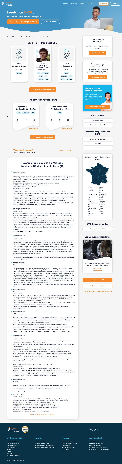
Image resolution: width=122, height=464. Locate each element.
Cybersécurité (24, 36)
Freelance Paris (103, 194)
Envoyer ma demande (97, 107)
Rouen (101, 199)
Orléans (101, 192)
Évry (89, 199)
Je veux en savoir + (65, 150)
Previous (7, 116)
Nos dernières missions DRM (97, 124)
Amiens (90, 187)
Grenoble (90, 201)
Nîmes (101, 190)
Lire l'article (97, 269)
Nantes (101, 187)
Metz (89, 211)
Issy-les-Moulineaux (93, 203)
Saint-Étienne (102, 203)
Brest (89, 192)
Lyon (89, 206)
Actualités (82, 3)
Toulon (101, 206)
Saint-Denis (102, 201)
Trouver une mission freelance (69, 443)
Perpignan (102, 196)
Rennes (101, 197)
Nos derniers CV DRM (97, 120)
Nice (100, 189)
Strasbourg (102, 204)
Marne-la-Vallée (92, 208)
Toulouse (101, 208)
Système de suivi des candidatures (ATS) (45, 447)
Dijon (89, 197)
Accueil (9, 36)
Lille (89, 204)
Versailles (101, 213)
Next (78, 64)
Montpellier (90, 213)
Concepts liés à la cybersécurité (36, 36)
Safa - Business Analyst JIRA (97, 229)
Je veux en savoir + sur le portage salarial (97, 291)
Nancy (89, 215)
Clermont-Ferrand (92, 194)
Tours (100, 210)
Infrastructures (15, 36)
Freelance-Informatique (19, 460)
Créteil (89, 196)
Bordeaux (90, 190)
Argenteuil (90, 189)
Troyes (101, 211)
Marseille (90, 210)
